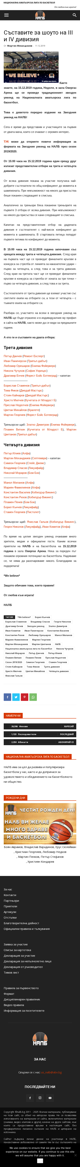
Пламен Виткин (14, 429)
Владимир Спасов (15, 468)
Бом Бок (33, 472)
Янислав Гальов (37, 521)
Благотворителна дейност (21, 923)
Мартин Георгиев (14, 414)
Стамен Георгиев (14, 512)
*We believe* (24, 617)
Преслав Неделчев (16, 405)
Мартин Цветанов (41, 644)
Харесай (69, 726)
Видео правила (14, 1005)
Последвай (67, 734)
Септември (39, 458)
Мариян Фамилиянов (17, 487)
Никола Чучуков (14, 370)
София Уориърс (36, 370)
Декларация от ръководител (23, 967)
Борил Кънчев (13, 507)
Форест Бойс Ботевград (41, 375)
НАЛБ (58, 644)
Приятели (10, 906)
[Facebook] (30, 1098)
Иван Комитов (51, 526)
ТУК (6, 141)
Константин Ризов (15, 497)
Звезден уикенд (35, 626)
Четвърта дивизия (59, 671)
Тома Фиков (11, 390)
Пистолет (33, 512)
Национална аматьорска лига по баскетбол (28, 648)
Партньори (11, 900)
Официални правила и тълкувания (27, 929)
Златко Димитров (37, 424)
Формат (9, 993)
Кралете (33, 410)
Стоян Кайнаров (14, 395)
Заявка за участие (16, 944)
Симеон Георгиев (14, 463)
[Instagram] (40, 1098)
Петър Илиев (12, 453)
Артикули (10, 912)
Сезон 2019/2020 (13, 662)
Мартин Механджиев (19, 45)
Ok (40, 1160)
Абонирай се (66, 742)
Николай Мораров (15, 472)
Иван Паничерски (15, 361)
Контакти (10, 895)
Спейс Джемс (35, 463)
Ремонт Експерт (33, 356)
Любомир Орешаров (17, 365)
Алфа (26, 453)
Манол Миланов (14, 482)
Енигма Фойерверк (43, 365)
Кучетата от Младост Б (40, 400)
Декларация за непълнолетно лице (28, 961)
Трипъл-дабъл (37, 361)
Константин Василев (17, 492)
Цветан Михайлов (15, 410)
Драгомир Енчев (14, 375)
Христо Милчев (14, 400)
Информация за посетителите (24, 1010)
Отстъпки (10, 917)
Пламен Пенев (13, 502)
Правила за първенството (21, 988)
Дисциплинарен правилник (22, 999)
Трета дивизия (52, 666)
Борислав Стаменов (17, 385)
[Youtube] (50, 1098)
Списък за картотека (17, 950)
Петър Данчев (13, 356)
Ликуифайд (36, 468)
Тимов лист (11, 972)
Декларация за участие (19, 955)
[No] (75, 1155)
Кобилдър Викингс (43, 492)
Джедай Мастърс (31, 390)
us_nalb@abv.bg (51, 1072)
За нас (8, 889)
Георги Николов (14, 526)
